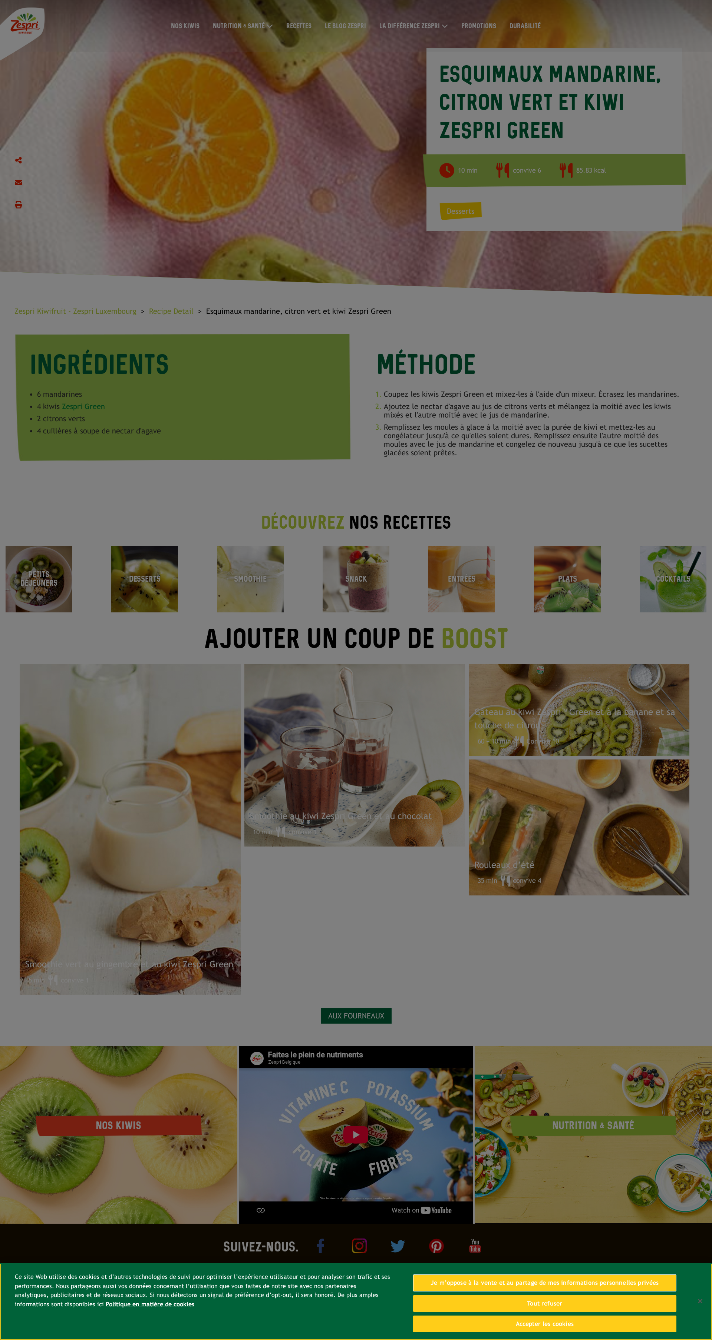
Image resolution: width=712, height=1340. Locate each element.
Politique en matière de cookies (150, 1304)
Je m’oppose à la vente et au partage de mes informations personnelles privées (545, 1282)
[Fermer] (700, 1301)
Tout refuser (544, 1303)
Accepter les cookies (545, 1323)
